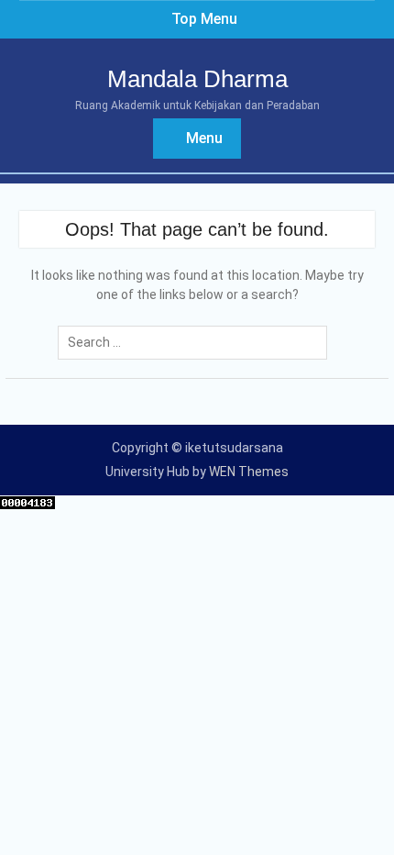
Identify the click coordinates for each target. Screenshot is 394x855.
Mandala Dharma (197, 79)
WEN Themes (249, 471)
